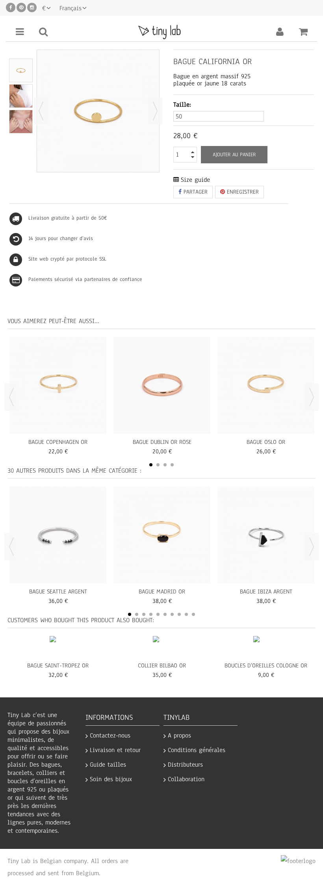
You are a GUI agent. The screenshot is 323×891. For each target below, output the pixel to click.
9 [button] (186, 614)
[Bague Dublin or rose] (161, 385)
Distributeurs (185, 765)
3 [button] (165, 464)
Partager (195, 192)
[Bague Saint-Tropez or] (58, 648)
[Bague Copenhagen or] (20, 70)
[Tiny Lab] (161, 31)
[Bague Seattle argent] (57, 534)
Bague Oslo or (266, 442)
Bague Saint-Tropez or (58, 665)
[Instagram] (32, 7)
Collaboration (186, 779)
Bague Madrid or (162, 591)
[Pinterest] (21, 7)
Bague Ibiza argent (266, 591)
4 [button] (172, 464)
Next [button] (311, 397)
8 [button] (179, 614)
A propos (179, 736)
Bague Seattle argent (58, 591)
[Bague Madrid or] (161, 534)
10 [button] (193, 614)
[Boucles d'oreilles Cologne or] (266, 648)
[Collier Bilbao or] (162, 648)
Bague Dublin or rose (162, 442)
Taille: (183, 105)
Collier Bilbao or (162, 665)
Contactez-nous (110, 736)
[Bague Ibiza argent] (265, 534)
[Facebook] (10, 7)
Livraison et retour (115, 750)
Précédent (41, 111)
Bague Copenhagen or (57, 442)
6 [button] (165, 614)
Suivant (155, 111)
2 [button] (158, 464)
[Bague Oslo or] (265, 385)
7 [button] (172, 614)
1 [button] (150, 464)
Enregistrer (242, 192)
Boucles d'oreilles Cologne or (266, 665)
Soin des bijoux (111, 779)
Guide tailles (108, 765)
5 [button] (158, 614)
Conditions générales (196, 750)
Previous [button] (11, 397)
